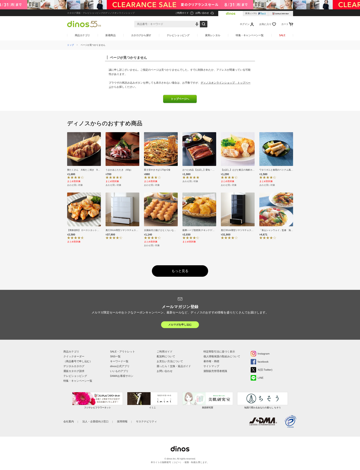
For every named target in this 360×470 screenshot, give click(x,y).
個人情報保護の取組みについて (221, 356)
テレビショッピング (178, 35)
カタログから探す (141, 35)
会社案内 (68, 421)
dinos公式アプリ (120, 366)
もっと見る (180, 271)
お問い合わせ (164, 371)
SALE (282, 35)
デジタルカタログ (73, 366)
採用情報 (122, 421)
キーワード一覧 (119, 361)
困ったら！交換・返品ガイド (174, 366)
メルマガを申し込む (180, 324)
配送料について (166, 356)
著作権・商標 (211, 361)
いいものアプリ (119, 371)
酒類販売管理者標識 (215, 371)
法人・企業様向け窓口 (95, 421)
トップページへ (180, 98)
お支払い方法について (170, 361)
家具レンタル (212, 35)
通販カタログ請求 (73, 371)
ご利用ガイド (164, 351)
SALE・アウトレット (122, 351)
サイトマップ (211, 366)
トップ (70, 45)
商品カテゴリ (82, 35)
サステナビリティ (146, 421)
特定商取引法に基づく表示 (219, 351)
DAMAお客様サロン (121, 375)
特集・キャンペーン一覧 (250, 35)
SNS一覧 (115, 356)
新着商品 (110, 35)
